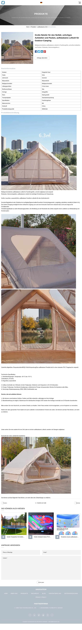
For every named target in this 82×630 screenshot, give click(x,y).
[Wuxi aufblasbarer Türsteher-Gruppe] (3, 2)
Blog (44, 593)
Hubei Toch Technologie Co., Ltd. (26, 607)
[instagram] (47, 615)
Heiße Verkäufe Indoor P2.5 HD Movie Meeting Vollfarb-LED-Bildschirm (43, 537)
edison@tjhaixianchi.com (53, 621)
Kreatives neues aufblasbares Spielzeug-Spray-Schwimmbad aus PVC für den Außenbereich (70, 537)
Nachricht (35, 593)
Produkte (33, 27)
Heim (27, 27)
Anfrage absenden (42, 58)
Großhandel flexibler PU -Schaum (51, 607)
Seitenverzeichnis (71, 593)
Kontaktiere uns (55, 593)
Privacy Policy (41, 597)
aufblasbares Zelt (42, 27)
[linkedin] (34, 615)
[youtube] (43, 615)
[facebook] (30, 615)
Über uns (14, 593)
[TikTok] (52, 615)
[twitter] (38, 615)
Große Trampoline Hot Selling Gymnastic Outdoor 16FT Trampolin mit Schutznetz (15, 537)
